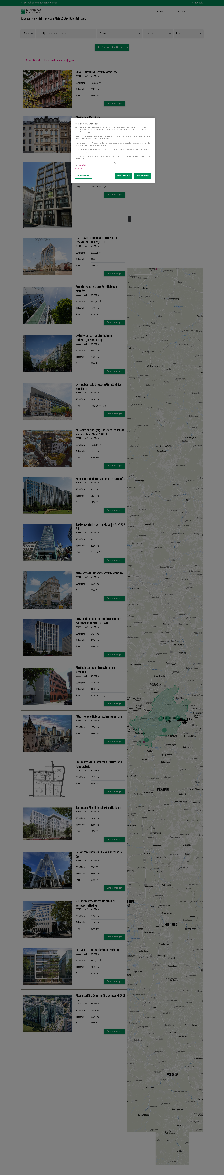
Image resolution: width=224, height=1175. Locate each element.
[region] (113, 150)
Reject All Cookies (123, 176)
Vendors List (79, 168)
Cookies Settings (83, 176)
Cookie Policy (83, 165)
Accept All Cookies (142, 176)
